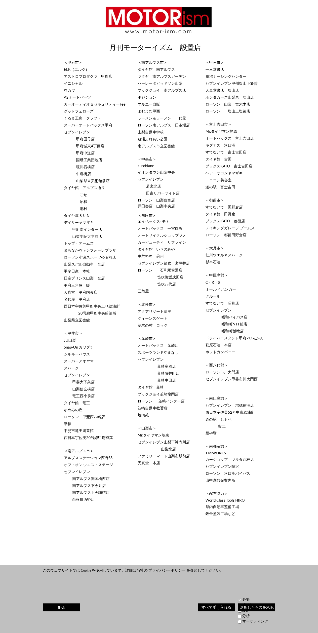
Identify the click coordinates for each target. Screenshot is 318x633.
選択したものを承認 (257, 607)
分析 (246, 615)
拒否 (61, 607)
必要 (246, 599)
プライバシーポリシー (167, 570)
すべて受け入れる (216, 607)
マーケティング (255, 621)
